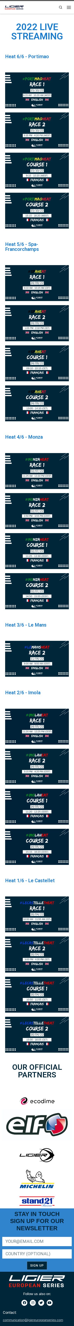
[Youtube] (50, 1303)
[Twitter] (41, 1303)
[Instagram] (33, 1303)
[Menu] (69, 7)
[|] (14, 6)
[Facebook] (24, 1303)
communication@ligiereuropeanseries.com (33, 1320)
